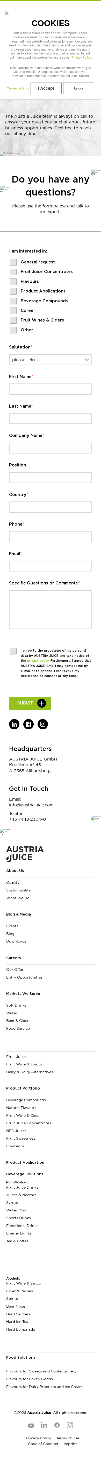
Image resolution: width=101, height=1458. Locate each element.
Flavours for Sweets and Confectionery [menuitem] (41, 1371)
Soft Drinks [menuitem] (16, 1005)
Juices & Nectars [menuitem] (21, 1194)
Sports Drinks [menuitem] (18, 1218)
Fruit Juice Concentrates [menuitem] (28, 1123)
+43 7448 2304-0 (27, 819)
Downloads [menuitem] (16, 941)
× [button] (6, 11)
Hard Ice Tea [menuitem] (17, 1321)
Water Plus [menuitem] (16, 1210)
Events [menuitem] (12, 926)
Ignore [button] (78, 88)
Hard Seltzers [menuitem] (18, 1314)
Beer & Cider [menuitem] (17, 1020)
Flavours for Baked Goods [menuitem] (29, 1379)
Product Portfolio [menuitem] (23, 1088)
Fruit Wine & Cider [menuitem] (23, 1115)
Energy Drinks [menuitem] (19, 1233)
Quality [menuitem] (12, 882)
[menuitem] (50, 1047)
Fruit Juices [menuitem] (16, 1056)
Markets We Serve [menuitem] (23, 994)
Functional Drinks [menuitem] (22, 1225)
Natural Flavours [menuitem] (21, 1107)
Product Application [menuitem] (25, 1162)
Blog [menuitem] (10, 933)
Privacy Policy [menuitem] (38, 1438)
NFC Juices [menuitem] (16, 1130)
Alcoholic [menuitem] (13, 1278)
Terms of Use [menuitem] (67, 1438)
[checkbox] (50, 295)
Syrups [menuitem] (12, 1202)
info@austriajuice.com (31, 804)
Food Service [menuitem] (18, 1028)
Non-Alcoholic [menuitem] (17, 1182)
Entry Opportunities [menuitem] (24, 977)
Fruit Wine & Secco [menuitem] (23, 1283)
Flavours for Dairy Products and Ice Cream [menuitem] (44, 1386)
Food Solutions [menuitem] (20, 1357)
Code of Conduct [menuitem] (43, 1443)
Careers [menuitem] (13, 958)
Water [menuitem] (11, 1013)
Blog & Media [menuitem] (18, 914)
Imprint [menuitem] (70, 1443)
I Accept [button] (46, 88)
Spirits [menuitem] (12, 1298)
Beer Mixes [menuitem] (16, 1306)
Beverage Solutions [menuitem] (24, 1174)
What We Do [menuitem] (18, 898)
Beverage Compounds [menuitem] (26, 1100)
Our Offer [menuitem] (15, 969)
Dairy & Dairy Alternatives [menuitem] (29, 1072)
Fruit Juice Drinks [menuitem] (22, 1187)
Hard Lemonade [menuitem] (20, 1329)
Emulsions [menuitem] (15, 1146)
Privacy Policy (81, 57)
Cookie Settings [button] (18, 88)
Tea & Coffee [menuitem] (17, 1241)
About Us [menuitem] (15, 871)
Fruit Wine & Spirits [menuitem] (24, 1064)
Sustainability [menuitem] (18, 890)
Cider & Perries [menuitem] (19, 1291)
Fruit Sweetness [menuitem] (20, 1138)
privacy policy (38, 660)
